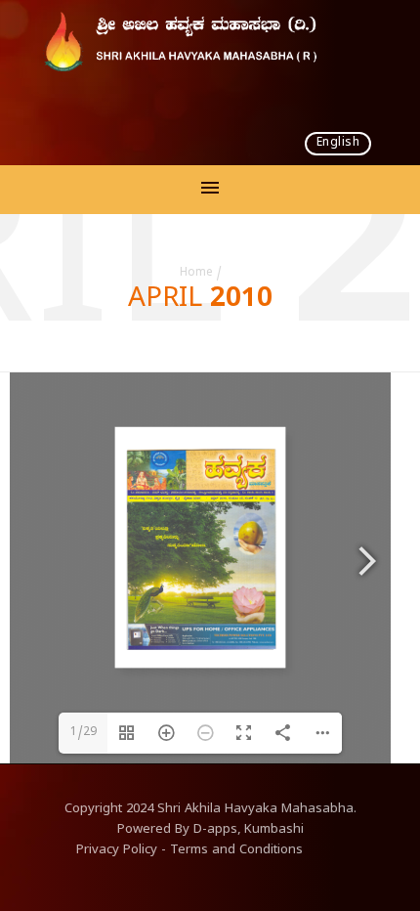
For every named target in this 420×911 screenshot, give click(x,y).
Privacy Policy (116, 851)
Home (196, 274)
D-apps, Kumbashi (248, 831)
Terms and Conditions (236, 851)
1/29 (83, 733)
